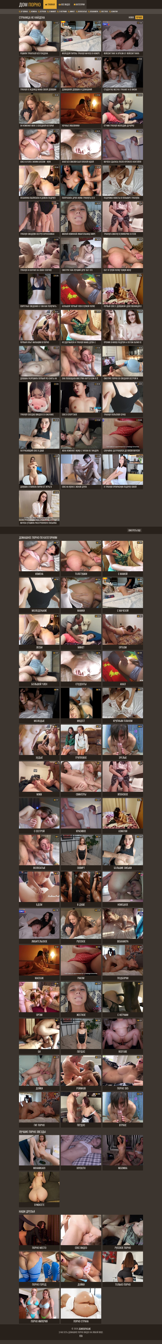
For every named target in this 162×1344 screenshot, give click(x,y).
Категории (80, 4)
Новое (131, 17)
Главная (51, 4)
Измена (34, 11)
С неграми (63, 11)
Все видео (65, 4)
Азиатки (114, 11)
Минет (72, 11)
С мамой (52, 11)
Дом (30, 4)
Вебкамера (94, 11)
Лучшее (139, 17)
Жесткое (104, 11)
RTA (81, 1335)
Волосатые (82, 11)
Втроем (43, 11)
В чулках (24, 11)
